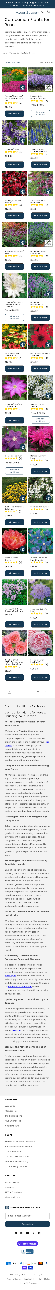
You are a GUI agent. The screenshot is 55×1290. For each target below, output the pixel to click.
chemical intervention (20, 986)
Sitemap (9, 1187)
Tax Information (13, 1151)
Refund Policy (44, 1279)
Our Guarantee (13, 1120)
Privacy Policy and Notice (18, 1146)
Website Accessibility (16, 1161)
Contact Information (28, 1283)
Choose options (40, 113)
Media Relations (13, 1115)
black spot (10, 975)
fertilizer (16, 1030)
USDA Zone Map (13, 1192)
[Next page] (45, 692)
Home (4, 53)
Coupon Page (12, 1197)
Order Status (12, 1182)
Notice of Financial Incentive (20, 1141)
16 (38, 691)
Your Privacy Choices (16, 1166)
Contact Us (11, 1110)
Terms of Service (14, 1279)
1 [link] (9, 691)
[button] (5, 12)
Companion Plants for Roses (22, 53)
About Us (10, 1105)
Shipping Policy (30, 1279)
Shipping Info (12, 1125)
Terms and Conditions (17, 1156)
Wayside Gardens (24, 1275)
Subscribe (27, 1224)
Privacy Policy (40, 1275)
